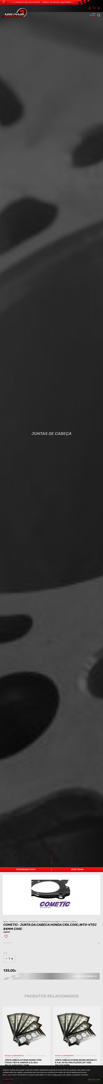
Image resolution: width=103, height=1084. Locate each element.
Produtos (15, 922)
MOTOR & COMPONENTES (14, 1056)
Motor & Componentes (30, 922)
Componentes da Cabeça (51, 922)
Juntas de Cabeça (70, 922)
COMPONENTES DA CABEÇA (35, 1056)
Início (6, 922)
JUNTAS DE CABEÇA (12, 1058)
